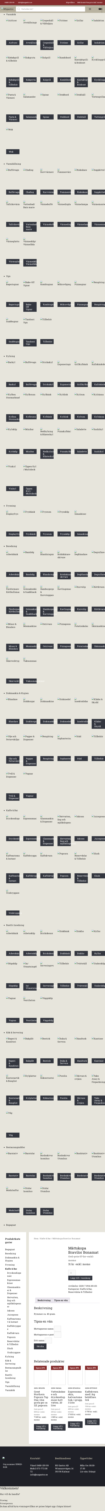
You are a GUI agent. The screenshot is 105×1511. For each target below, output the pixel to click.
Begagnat (10, 1249)
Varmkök (10, 1390)
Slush (10, 1348)
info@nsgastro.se (25, 2)
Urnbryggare (13, 1352)
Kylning (9, 1356)
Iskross (10, 1310)
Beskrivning (44, 1300)
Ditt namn (39, 1340)
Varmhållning (12, 1386)
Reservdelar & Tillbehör (80, 1292)
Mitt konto (81, 2)
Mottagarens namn (44, 1328)
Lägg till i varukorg (80, 1278)
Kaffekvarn (13, 1333)
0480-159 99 (9, 2)
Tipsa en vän (61, 1300)
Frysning (10, 1264)
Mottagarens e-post (44, 1334)
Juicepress (12, 1314)
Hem (36, 1238)
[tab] (44, 1300)
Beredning (10, 1253)
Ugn (7, 1382)
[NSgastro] (7, 9)
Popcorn (11, 1337)
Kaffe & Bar (45, 1238)
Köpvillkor (70, 2)
